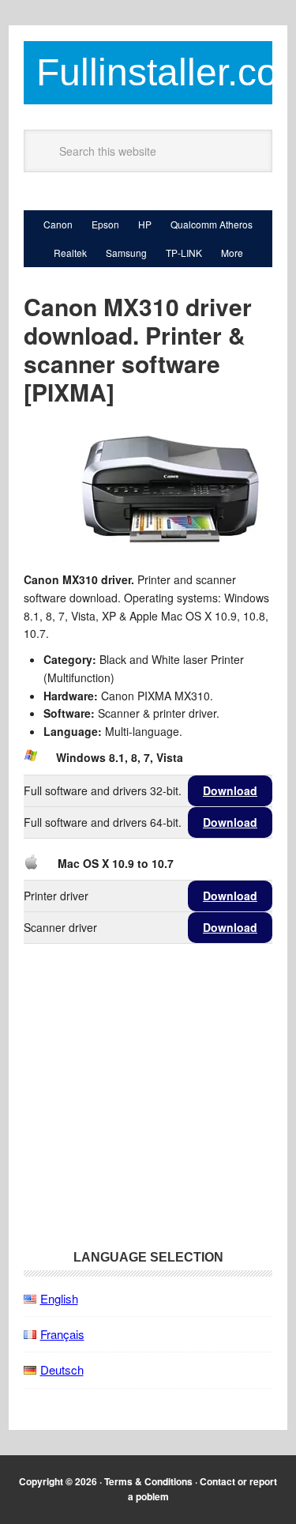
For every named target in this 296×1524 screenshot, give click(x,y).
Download (230, 790)
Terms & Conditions (148, 1481)
